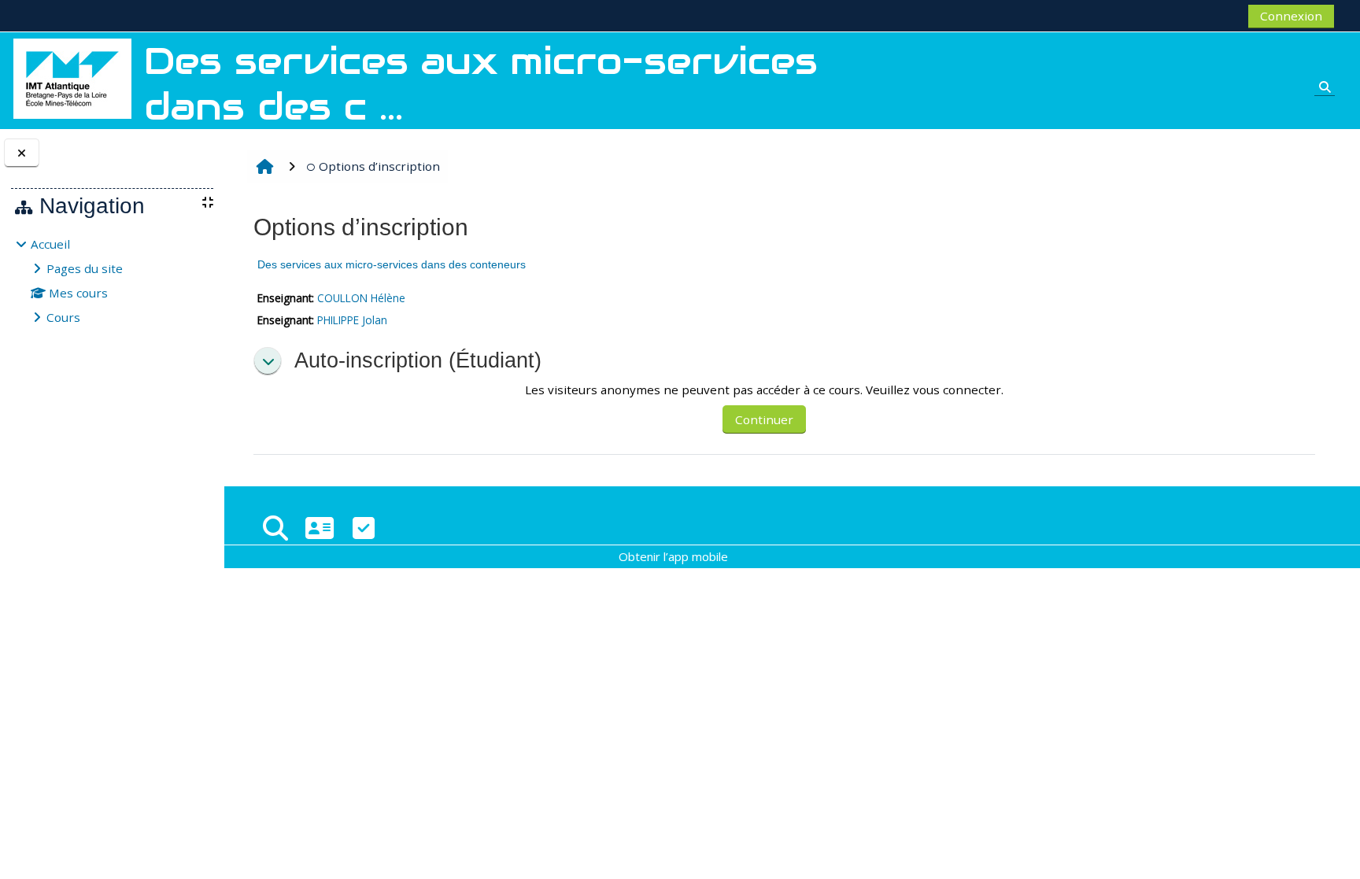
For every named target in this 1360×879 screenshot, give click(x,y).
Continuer (764, 419)
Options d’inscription (379, 166)
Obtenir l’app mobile (673, 556)
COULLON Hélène (361, 297)
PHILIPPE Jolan (352, 319)
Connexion (1291, 16)
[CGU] (364, 528)
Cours (63, 317)
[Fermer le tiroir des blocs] (21, 153)
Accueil (50, 244)
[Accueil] (72, 77)
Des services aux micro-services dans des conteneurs (391, 264)
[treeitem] (112, 280)
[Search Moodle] (275, 528)
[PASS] (320, 528)
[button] (267, 361)
